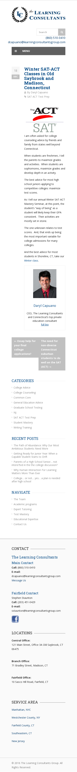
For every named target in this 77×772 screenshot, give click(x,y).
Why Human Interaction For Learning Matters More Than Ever (34, 471)
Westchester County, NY (26, 717)
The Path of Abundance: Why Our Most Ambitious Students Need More (35, 447)
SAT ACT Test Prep (38, 96)
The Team (20, 499)
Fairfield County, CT (23, 725)
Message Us (19, 580)
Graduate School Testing (28, 407)
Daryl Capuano (39, 92)
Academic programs (25, 504)
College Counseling (25, 392)
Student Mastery (23, 422)
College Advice (22, 387)
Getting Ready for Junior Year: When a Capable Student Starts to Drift (34, 455)
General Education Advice (28, 402)
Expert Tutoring (23, 509)
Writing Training (23, 427)
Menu (26, 51)
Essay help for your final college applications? (25, 347)
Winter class (31, 260)
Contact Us (20, 524)
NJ (15, 412)
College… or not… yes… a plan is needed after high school (36, 479)
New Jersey (18, 741)
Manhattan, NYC (21, 709)
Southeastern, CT (22, 733)
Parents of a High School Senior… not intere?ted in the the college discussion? (34, 463)
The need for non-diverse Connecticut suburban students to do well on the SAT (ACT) (51, 353)
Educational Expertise (26, 519)
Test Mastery (21, 514)
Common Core (22, 397)
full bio (45, 324)
